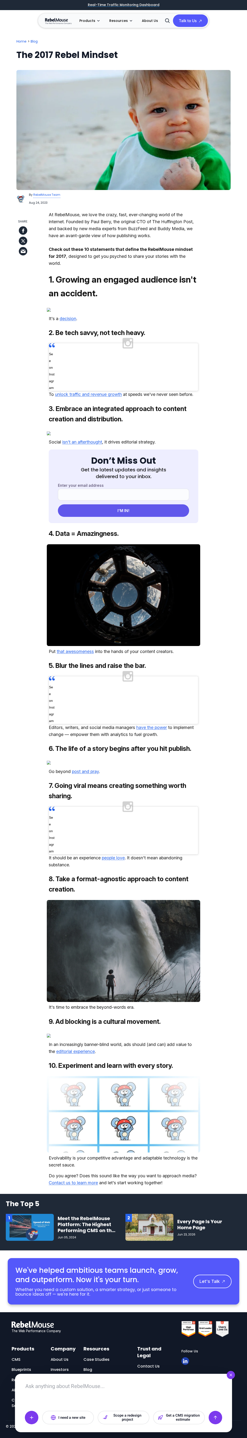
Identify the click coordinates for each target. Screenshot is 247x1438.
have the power (151, 727)
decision (68, 318)
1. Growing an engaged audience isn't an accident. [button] (122, 286)
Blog (34, 41)
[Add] (31, 1417)
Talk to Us (188, 20)
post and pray (85, 771)
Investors (60, 1369)
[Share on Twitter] (23, 241)
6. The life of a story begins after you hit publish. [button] (120, 749)
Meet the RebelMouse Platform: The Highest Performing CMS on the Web (86, 1227)
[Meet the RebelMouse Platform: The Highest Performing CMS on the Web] (30, 1227)
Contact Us (148, 1366)
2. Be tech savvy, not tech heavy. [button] (97, 333)
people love (113, 857)
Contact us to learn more (73, 1182)
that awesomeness (75, 651)
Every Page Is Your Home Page (199, 1224)
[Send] (215, 1417)
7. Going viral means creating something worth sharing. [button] (117, 791)
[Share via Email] (23, 251)
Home (21, 41)
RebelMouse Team (46, 195)
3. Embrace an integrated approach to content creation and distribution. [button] (117, 414)
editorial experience (75, 1051)
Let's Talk (209, 1281)
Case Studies (96, 1359)
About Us (150, 20)
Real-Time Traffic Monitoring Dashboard (123, 5)
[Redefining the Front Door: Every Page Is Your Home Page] (149, 1227)
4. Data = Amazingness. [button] (84, 534)
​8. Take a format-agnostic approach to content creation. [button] (118, 884)
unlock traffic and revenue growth (88, 394)
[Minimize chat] (231, 1375)
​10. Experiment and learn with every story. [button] (111, 1066)
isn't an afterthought (82, 441)
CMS (16, 1359)
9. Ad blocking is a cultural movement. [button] (105, 1022)
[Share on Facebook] (23, 230)
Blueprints (21, 1369)
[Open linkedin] (185, 1361)
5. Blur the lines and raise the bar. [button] (97, 666)
